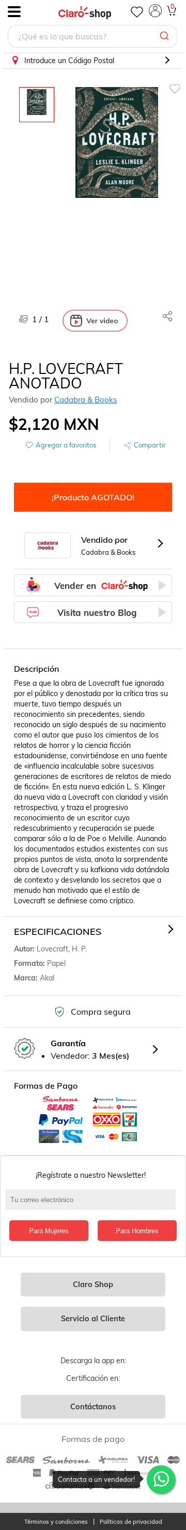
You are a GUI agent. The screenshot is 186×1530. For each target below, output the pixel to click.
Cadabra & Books (85, 400)
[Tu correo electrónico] (93, 1204)
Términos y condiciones (56, 1522)
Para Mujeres (49, 1231)
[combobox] (92, 37)
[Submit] (165, 36)
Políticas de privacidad (131, 1522)
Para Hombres (137, 1231)
